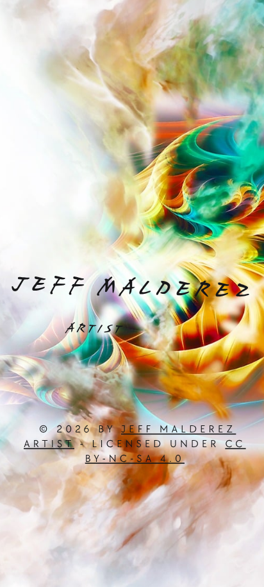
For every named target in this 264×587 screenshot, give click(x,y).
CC (235, 444)
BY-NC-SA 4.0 (135, 459)
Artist (49, 444)
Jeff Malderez (178, 429)
